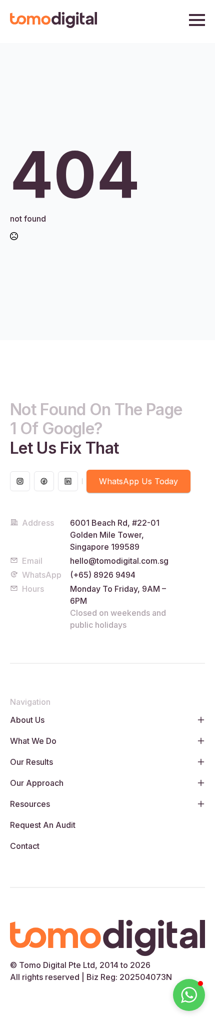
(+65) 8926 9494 (103, 575)
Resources (30, 804)
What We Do (33, 741)
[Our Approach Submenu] (199, 783)
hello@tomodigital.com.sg (119, 561)
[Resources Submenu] (199, 804)
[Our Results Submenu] (199, 762)
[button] (189, 995)
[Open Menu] (197, 20)
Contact (25, 846)
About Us (27, 720)
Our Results (31, 762)
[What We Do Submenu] (199, 741)
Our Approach (37, 783)
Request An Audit (43, 825)
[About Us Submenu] (199, 720)
